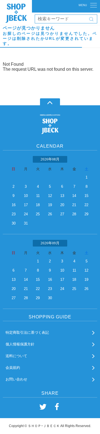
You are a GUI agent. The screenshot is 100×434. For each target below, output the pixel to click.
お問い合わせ (16, 379)
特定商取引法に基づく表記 (27, 332)
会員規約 (13, 367)
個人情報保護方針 (20, 344)
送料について (16, 356)
